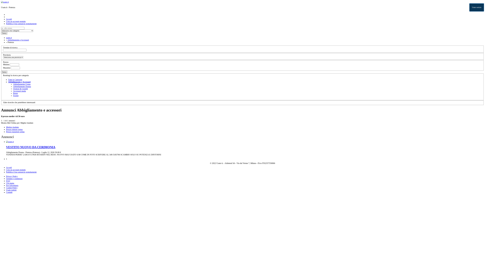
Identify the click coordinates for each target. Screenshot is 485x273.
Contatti (9, 192)
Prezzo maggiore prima (15, 132)
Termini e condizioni (14, 179)
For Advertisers (12, 185)
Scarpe (16, 96)
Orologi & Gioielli (20, 89)
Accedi (9, 19)
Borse (15, 93)
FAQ (8, 181)
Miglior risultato (26, 123)
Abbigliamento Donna (22, 86)
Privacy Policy (12, 176)
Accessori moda (19, 91)
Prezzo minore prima (14, 129)
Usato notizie (476, 7)
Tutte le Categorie (15, 80)
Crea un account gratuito (16, 21)
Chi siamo (10, 183)
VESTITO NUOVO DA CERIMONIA (30, 147)
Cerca (4, 33)
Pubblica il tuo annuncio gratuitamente (21, 24)
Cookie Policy (11, 188)
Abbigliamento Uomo (22, 84)
